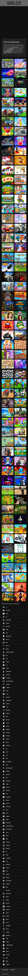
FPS (6, 748)
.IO (6, 607)
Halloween (8, 761)
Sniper (7, 900)
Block (7, 645)
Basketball (8, 636)
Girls (7, 751)
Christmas (8, 671)
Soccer (7, 903)
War (7, 957)
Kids (7, 793)
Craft (7, 690)
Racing (7, 874)
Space (7, 912)
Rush (7, 887)
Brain (7, 649)
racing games (11, 48)
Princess (8, 864)
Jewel (7, 784)
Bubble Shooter (9, 652)
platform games (6, 51)
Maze (7, 813)
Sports (7, 916)
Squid (7, 919)
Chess (7, 668)
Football (8, 745)
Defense (8, 697)
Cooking (8, 687)
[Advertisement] (14, 22)
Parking (8, 845)
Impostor (8, 780)
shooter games (15, 47)
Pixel (7, 854)
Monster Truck (9, 826)
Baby (7, 629)
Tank (7, 938)
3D (6, 616)
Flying (7, 742)
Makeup (8, 800)
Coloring (8, 677)
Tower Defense (9, 945)
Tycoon (7, 954)
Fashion (8, 732)
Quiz (7, 871)
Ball (7, 632)
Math (7, 809)
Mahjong (8, 797)
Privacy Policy (5, 969)
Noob (7, 835)
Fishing (7, 739)
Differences (8, 700)
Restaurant (8, 880)
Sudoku (7, 932)
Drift (7, 716)
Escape (7, 726)
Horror (7, 771)
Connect (8, 684)
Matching (8, 806)
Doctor (7, 703)
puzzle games (10, 49)
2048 (7, 613)
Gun (7, 758)
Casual (7, 661)
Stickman (8, 925)
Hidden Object (9, 768)
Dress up (8, 713)
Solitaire (8, 906)
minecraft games (8, 52)
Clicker (7, 674)
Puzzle (7, 867)
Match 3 (8, 803)
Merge (7, 819)
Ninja (7, 832)
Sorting (8, 909)
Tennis (7, 941)
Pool (7, 861)
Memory (8, 816)
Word (7, 961)
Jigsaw (7, 787)
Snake (7, 896)
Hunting (8, 774)
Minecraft (8, 822)
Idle (7, 777)
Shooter (8, 890)
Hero (7, 764)
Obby (7, 838)
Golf (7, 755)
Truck (7, 951)
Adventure (8, 620)
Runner (7, 883)
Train (7, 948)
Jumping (8, 790)
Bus (7, 655)
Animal (7, 623)
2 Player (8, 610)
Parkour (8, 848)
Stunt (7, 929)
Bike (7, 642)
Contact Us (12, 969)
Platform (8, 858)
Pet (6, 851)
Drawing (8, 710)
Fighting (8, 735)
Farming (8, 729)
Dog (7, 706)
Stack (7, 922)
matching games (9, 50)
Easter (7, 723)
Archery (8, 626)
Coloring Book (9, 681)
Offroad (8, 842)
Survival (8, 935)
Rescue (7, 877)
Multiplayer (9, 829)
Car (7, 658)
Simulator (8, 893)
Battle (7, 639)
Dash (7, 694)
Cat (7, 665)
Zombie (7, 964)
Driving (8, 719)
